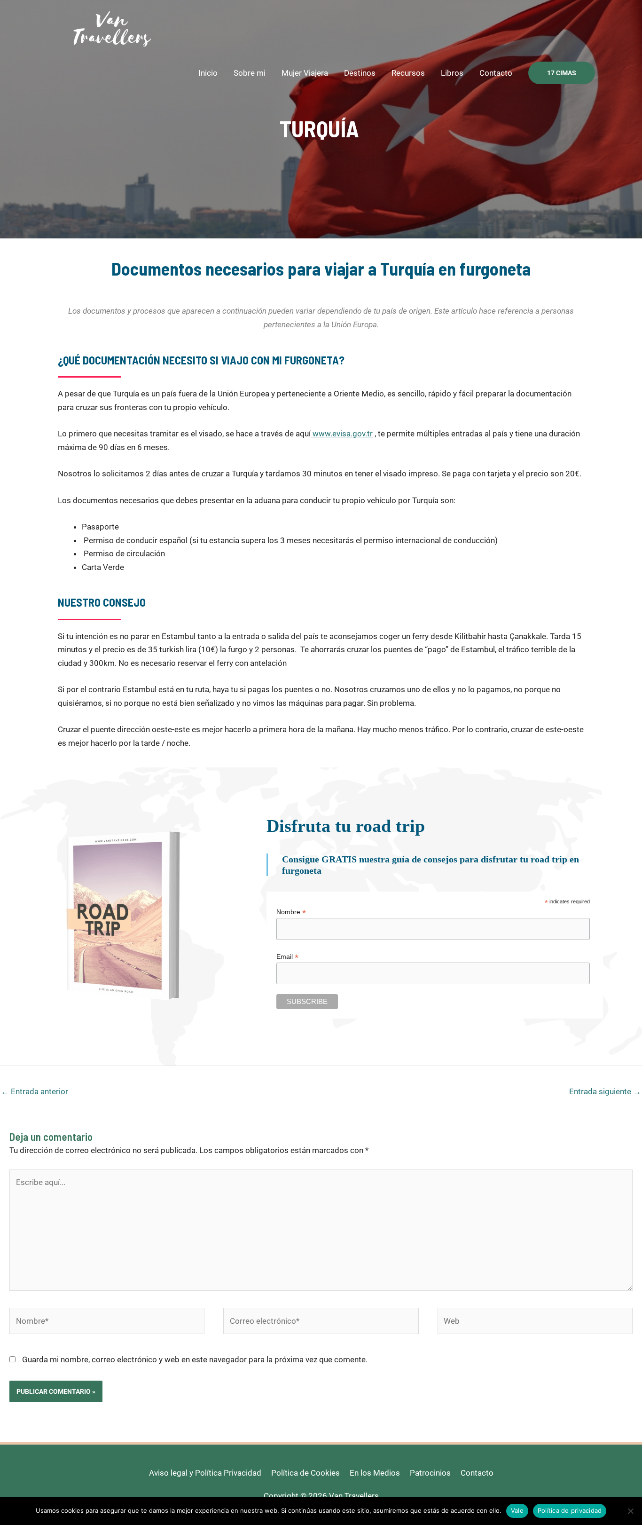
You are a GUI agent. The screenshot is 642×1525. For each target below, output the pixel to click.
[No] (630, 1511)
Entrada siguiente (605, 1091)
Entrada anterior (34, 1091)
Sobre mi (250, 73)
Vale (517, 1510)
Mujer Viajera (305, 73)
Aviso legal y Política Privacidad (205, 1473)
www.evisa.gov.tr (342, 433)
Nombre (291, 912)
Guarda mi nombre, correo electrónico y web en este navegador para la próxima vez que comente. (195, 1359)
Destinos (360, 73)
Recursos (408, 73)
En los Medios (375, 1473)
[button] (561, 73)
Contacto (495, 73)
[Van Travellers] (111, 27)
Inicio (208, 73)
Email (287, 956)
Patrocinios (430, 1473)
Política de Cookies (305, 1473)
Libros (452, 73)
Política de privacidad (570, 1510)
